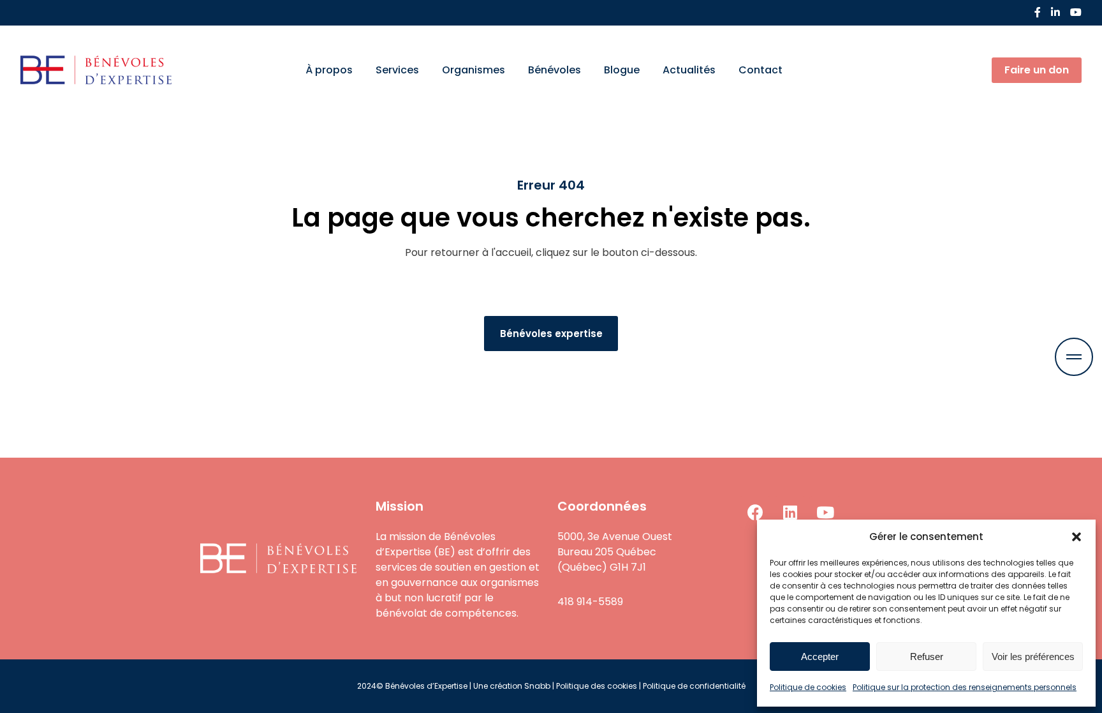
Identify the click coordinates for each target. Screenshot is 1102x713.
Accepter (820, 656)
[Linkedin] (790, 512)
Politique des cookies (596, 685)
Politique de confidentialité (694, 685)
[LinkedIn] (1055, 12)
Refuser (926, 656)
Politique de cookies (808, 687)
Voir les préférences (1033, 656)
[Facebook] (1037, 12)
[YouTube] (1076, 12)
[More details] (1074, 357)
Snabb (537, 685)
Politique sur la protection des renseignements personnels (964, 687)
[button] (1076, 536)
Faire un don (1036, 70)
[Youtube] (825, 512)
